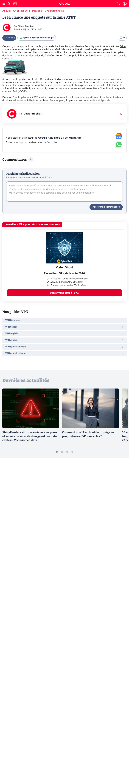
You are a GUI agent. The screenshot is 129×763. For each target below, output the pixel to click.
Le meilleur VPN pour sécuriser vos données (32, 224)
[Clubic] (64, 4)
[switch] (118, 4)
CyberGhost (64, 267)
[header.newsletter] (15, 4)
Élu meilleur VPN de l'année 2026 (64, 273)
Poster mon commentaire (106, 207)
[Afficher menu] (4, 4)
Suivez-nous (9, 38)
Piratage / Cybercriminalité (48, 11)
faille (123, 46)
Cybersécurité (21, 11)
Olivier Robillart (26, 26)
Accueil (6, 11)
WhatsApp (74, 138)
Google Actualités (49, 138)
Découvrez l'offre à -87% (64, 292)
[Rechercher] (9, 4)
